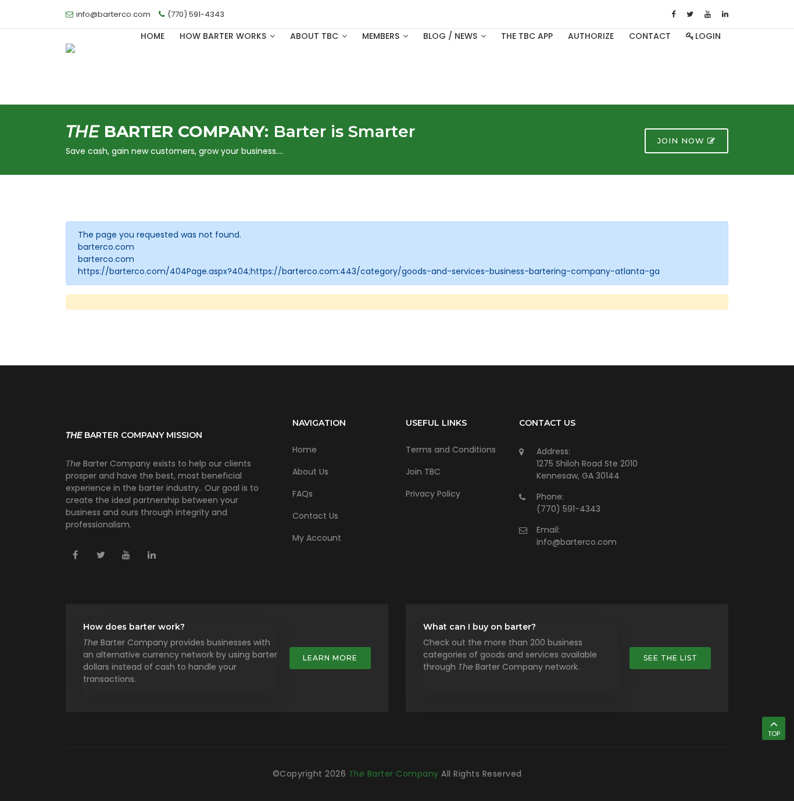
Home (152, 36)
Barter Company (395, 774)
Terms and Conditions (451, 449)
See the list (670, 657)
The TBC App (527, 36)
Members (382, 36)
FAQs (302, 494)
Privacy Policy (433, 494)
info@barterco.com (577, 542)
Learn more (330, 657)
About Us (310, 471)
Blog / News (451, 36)
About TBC (315, 36)
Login (708, 36)
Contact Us (315, 516)
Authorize (591, 36)
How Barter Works (224, 36)
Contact (650, 36)
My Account (316, 538)
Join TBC (423, 471)
